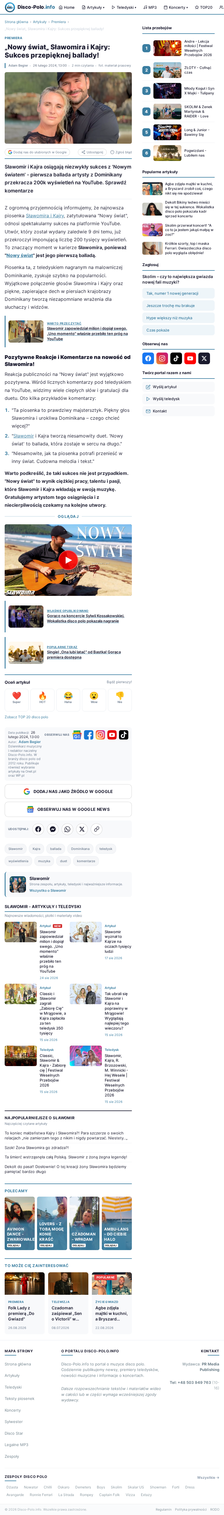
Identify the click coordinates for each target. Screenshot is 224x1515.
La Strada (66, 1495)
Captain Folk (109, 1495)
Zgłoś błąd (124, 152)
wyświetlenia (18, 861)
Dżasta (12, 1487)
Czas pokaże (157, 330)
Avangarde (15, 1495)
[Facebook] (88, 735)
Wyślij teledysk (166, 398)
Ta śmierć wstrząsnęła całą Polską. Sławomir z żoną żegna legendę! (66, 1157)
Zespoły (12, 1456)
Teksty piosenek (19, 1398)
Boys (101, 1487)
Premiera (58, 22)
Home (69, 7)
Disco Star (14, 1433)
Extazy (146, 1495)
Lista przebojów (157, 27)
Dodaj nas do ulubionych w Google (39, 152)
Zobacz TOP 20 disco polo (26, 717)
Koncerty (178, 7)
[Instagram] (100, 735)
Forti (175, 1487)
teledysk (105, 849)
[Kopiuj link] (96, 829)
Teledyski (126, 7)
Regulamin (164, 1509)
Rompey (86, 1495)
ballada (55, 849)
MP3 (152, 7)
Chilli (48, 1487)
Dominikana (80, 849)
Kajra (36, 849)
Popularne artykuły (160, 171)
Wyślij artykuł (164, 386)
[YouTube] (112, 735)
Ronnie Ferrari (41, 1495)
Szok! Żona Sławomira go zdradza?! (37, 1147)
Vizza (130, 1495)
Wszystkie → (208, 1477)
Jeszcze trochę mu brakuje (170, 305)
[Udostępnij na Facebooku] (38, 829)
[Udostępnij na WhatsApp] (67, 829)
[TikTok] (123, 735)
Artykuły (95, 7)
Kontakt (160, 411)
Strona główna (16, 22)
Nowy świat (19, 255)
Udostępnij (95, 152)
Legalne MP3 (16, 1444)
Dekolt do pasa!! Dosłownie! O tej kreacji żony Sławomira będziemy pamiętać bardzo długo (65, 1169)
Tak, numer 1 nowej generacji (172, 293)
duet (63, 861)
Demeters (83, 1487)
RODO (214, 1509)
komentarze (86, 861)
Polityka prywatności (191, 1509)
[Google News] (77, 735)
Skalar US (136, 1487)
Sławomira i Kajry (45, 215)
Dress (190, 1487)
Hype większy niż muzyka (169, 317)
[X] (204, 358)
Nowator (31, 1487)
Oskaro (63, 1487)
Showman (158, 1487)
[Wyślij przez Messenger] (53, 829)
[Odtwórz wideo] (68, 560)
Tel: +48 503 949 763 (194, 1385)
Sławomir (23, 436)
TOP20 (206, 7)
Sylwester (14, 1421)
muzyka (44, 861)
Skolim (116, 1487)
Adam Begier (18, 65)
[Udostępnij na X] (82, 829)
